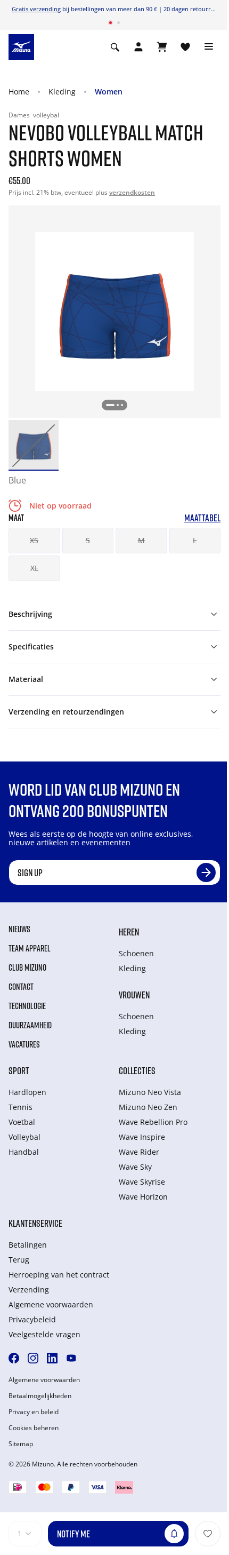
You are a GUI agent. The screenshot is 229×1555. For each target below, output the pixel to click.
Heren (129, 932)
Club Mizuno (27, 967)
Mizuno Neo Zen (148, 1107)
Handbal (24, 1152)
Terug (19, 1260)
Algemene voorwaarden (51, 1304)
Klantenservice (35, 1223)
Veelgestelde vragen (44, 1334)
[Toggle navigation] (208, 47)
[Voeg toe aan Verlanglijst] (207, 1533)
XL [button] (34, 568)
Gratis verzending (36, 9)
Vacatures (24, 1044)
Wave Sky (135, 1167)
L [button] (195, 540)
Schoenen (136, 953)
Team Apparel (30, 948)
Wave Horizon (143, 1197)
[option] (34, 445)
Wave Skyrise (142, 1182)
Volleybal (24, 1137)
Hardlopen (27, 1092)
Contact (21, 986)
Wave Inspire (142, 1137)
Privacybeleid (32, 1319)
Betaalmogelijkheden (40, 1396)
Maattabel (202, 517)
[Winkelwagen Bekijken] (162, 47)
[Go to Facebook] (14, 1358)
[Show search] (115, 47)
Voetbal (22, 1122)
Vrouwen (134, 995)
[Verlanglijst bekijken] (185, 47)
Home (19, 91)
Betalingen (28, 1245)
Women (108, 91)
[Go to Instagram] (33, 1358)
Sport (19, 1070)
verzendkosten (132, 192)
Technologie (27, 1006)
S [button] (88, 540)
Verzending (29, 1289)
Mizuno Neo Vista (150, 1092)
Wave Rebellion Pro (153, 1122)
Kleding (62, 91)
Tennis (20, 1107)
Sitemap (21, 1444)
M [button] (141, 540)
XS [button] (34, 540)
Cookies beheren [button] (34, 1428)
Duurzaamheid (30, 1025)
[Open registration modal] (138, 47)
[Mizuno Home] (21, 46)
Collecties (137, 1070)
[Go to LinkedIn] (52, 1358)
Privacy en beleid (34, 1412)
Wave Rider (139, 1152)
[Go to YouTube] (71, 1358)
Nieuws (19, 929)
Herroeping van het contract (59, 1275)
